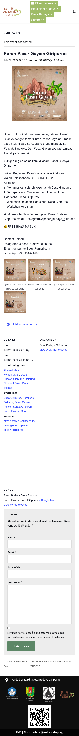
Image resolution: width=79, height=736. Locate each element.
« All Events (12, 33)
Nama (12, 537)
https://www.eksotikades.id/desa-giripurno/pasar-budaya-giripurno (19, 425)
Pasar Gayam (22, 402)
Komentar (14, 582)
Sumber (36, 19)
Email (11, 552)
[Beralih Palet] (74, 12)
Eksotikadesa (44, 3)
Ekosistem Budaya (43, 8)
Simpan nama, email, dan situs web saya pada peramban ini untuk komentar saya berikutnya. (36, 635)
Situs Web (13, 567)
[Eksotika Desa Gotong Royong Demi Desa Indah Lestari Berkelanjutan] (12, 11)
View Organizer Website (53, 349)
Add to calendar (23, 324)
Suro (24, 411)
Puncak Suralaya (13, 406)
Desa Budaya (40, 14)
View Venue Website (15, 504)
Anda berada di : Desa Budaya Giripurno (36, 679)
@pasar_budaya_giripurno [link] (57, 219)
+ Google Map (47, 500)
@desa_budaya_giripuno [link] (35, 244)
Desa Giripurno (12, 398)
